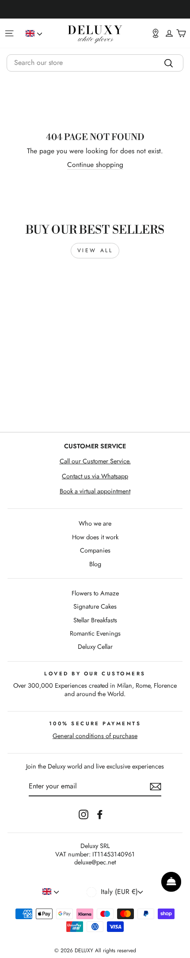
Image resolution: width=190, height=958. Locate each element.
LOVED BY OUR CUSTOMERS (94, 673)
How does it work (95, 537)
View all (95, 250)
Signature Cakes (95, 606)
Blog (95, 564)
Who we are (95, 523)
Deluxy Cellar (95, 646)
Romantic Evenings (95, 633)
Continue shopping (95, 165)
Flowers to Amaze (95, 593)
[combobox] (95, 63)
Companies (95, 550)
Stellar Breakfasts (95, 620)
